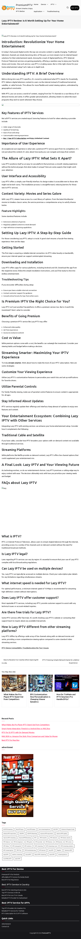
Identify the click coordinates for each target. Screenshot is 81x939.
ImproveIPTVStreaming (25, 837)
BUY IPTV (74, 8)
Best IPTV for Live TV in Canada (12, 895)
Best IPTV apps (20, 829)
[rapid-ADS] (40, 107)
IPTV (52, 4)
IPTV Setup (6, 846)
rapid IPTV (6, 854)
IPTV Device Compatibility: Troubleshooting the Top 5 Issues (25, 648)
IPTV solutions (28, 846)
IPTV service (69, 841)
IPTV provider (38, 841)
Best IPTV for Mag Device (10, 880)
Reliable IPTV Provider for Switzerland (14, 898)
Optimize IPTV (68, 850)
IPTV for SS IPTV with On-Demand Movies (18, 732)
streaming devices (62, 854)
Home (36, 4)
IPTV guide (29, 841)
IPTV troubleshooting (30, 850)
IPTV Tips (19, 850)
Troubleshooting (53, 11)
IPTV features (6, 841)
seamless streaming (17, 854)
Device (43, 4)
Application (38, 11)
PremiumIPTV (24, 4)
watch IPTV (17, 858)
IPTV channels (53, 837)
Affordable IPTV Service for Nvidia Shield (15, 877)
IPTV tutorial (42, 850)
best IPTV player (31, 829)
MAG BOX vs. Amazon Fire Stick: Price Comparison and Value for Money (30, 736)
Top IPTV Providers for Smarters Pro (14, 908)
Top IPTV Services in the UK (11, 892)
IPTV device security (66, 837)
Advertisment (6, 924)
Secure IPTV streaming (40, 854)
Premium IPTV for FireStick (10, 874)
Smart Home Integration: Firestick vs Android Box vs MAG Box (26, 729)
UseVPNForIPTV (7, 858)
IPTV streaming (39, 846)
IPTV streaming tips (8, 850)
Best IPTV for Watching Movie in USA (14, 890)
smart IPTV (52, 854)
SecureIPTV (28, 854)
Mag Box (59, 850)
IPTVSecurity (59, 841)
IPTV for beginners (18, 841)
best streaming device (44, 829)
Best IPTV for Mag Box (10, 740)
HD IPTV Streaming (32, 833)
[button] (47, 4)
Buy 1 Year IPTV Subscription (14, 138)
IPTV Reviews (49, 841)
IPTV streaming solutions (67, 846)
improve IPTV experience (46, 833)
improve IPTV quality (62, 833)
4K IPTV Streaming (8, 829)
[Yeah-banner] (17, 785)
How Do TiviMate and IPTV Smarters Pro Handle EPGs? (66, 696)
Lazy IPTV (51, 850)
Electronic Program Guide (67, 829)
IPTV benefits (43, 837)
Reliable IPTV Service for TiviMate (13, 911)
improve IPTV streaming (9, 837)
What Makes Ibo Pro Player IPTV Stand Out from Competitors (13, 696)
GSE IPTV (21, 833)
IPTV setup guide (16, 846)
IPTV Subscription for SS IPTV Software (15, 913)
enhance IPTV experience (9, 833)
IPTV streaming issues (51, 846)
